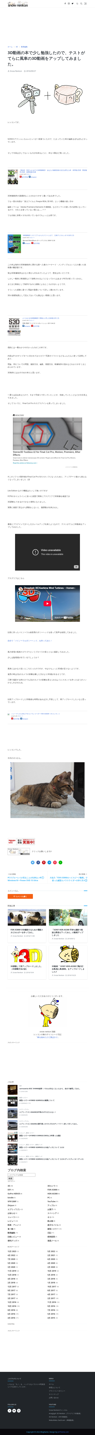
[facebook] (65, 3)
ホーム (51, 1384)
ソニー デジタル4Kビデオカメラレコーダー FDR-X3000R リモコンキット (35, 714)
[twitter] (72, 3)
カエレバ (28, 174)
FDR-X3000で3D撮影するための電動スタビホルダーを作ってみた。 (27, 931)
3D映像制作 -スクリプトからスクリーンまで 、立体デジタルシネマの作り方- (48, 235)
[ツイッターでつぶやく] (33, 862)
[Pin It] (44, 862)
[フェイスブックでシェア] (38, 862)
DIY (20, 1086)
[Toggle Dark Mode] (77, 3)
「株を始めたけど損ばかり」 (47, 1037)
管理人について (54, 1387)
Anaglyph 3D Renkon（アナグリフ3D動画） (65, 1413)
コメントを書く (21, 896)
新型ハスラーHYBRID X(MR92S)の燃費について (37, 1100)
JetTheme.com (63, 1432)
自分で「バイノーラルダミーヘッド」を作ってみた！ (30, 640)
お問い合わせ (54, 1397)
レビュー (22, 1133)
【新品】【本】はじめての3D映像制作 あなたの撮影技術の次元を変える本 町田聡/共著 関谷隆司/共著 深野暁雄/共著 (53, 171)
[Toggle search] (81, 4)
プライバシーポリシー (57, 1391)
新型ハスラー (23, 1098)
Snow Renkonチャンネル (58, 1410)
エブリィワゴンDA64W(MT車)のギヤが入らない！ (37, 1112)
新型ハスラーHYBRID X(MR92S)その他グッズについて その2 (41, 1147)
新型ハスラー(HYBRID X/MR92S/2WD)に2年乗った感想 (40, 1135)
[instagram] (69, 3)
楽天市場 (25, 177)
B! (50, 862)
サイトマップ (54, 1394)
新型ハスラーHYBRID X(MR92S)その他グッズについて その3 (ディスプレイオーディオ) (51, 1159)
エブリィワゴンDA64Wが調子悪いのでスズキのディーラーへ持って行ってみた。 (49, 1124)
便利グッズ (38, 1145)
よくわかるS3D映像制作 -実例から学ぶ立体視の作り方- (41, 318)
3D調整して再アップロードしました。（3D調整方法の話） (27, 967)
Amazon (33, 177)
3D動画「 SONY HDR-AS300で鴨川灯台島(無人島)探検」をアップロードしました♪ (68, 969)
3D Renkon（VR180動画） (58, 1417)
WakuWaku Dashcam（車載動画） (62, 1420)
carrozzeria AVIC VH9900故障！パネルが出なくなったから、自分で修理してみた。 (50, 1088)
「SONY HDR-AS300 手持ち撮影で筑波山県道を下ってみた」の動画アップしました (67, 932)
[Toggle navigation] (85, 4)
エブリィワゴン (24, 1109)
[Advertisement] (47, 23)
